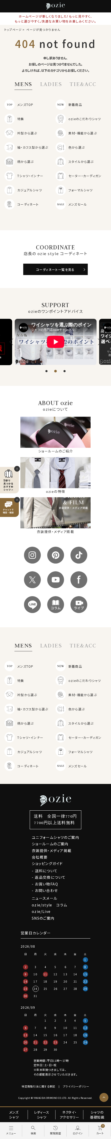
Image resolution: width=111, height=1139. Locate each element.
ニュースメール (45, 898)
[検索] (33, 1130)
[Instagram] (32, 555)
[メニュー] (11, 1130)
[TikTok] (78, 555)
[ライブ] (78, 604)
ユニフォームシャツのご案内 (55, 837)
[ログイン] (78, 1130)
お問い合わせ (46, 890)
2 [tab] (55, 371)
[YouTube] (55, 579)
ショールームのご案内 (50, 843)
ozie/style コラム (49, 904)
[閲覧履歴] (55, 1130)
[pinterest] (55, 555)
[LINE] (32, 604)
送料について (46, 870)
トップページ (13, 29)
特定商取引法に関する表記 (38, 1086)
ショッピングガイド (47, 863)
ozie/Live (41, 911)
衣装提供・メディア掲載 (52, 850)
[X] (32, 579)
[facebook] (78, 579)
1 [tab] (46, 371)
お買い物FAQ (46, 883)
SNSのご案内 (43, 918)
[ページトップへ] (103, 1097)
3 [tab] (64, 371)
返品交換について (50, 877)
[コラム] (55, 604)
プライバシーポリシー (76, 1086)
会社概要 (40, 857)
